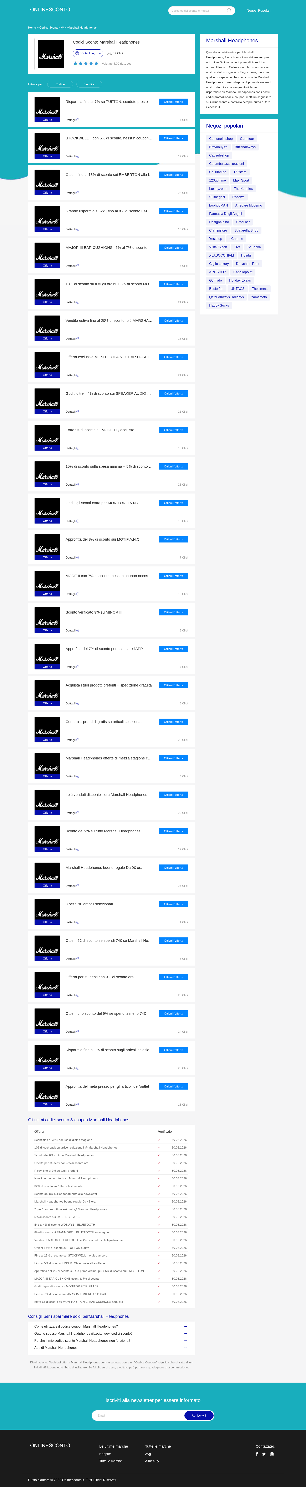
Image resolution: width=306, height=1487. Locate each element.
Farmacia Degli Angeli (225, 213)
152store (240, 172)
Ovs (237, 247)
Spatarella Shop (246, 230)
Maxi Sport (241, 180)
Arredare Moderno (248, 205)
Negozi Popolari (259, 10)
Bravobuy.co (218, 147)
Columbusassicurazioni (226, 163)
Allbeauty (152, 1461)
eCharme (236, 239)
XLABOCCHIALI (221, 255)
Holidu (246, 255)
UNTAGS (238, 289)
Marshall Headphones (82, 27)
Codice (60, 84)
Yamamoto (259, 297)
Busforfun (216, 289)
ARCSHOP (217, 272)
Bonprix (105, 1454)
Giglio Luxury (219, 264)
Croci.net (243, 222)
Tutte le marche (110, 1461)
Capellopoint (242, 272)
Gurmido (215, 280)
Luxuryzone (217, 188)
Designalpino (219, 222)
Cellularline (217, 172)
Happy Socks (219, 305)
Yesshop (215, 239)
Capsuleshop (219, 155)
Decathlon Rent (247, 264)
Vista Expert (218, 247)
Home (32, 27)
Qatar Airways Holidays (226, 297)
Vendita (89, 84)
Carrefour (247, 138)
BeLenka (254, 247)
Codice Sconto (48, 27)
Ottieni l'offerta (173, 101)
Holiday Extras (240, 280)
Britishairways (245, 147)
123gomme (217, 180)
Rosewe (238, 197)
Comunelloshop (221, 138)
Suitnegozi (217, 197)
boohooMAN (218, 205)
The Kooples (243, 188)
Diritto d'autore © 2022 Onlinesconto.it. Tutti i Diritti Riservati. (72, 1480)
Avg (148, 1454)
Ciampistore (218, 230)
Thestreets (259, 289)
